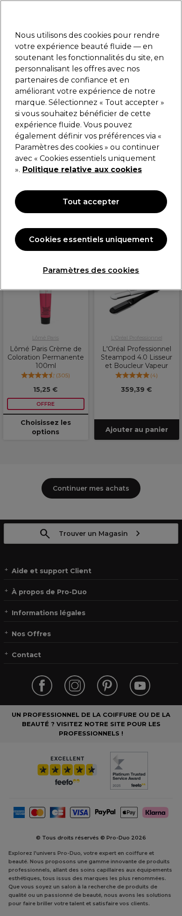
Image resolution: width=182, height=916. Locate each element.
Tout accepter (91, 201)
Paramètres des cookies (91, 270)
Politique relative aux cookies (82, 169)
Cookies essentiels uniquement (91, 239)
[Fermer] (171, 13)
